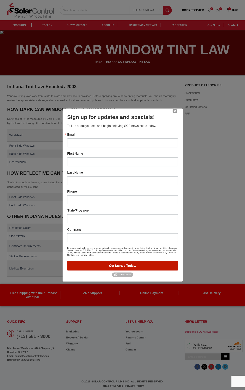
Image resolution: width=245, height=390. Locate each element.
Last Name (75, 172)
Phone (72, 191)
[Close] (177, 114)
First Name (75, 153)
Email (71, 134)
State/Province (78, 210)
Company (74, 229)
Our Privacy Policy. (85, 255)
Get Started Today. (122, 265)
